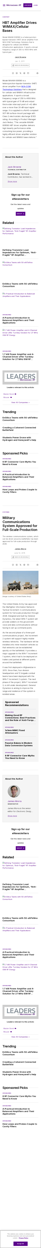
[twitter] (20, 73)
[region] (20, 1239)
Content (6, 17)
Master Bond (8, 394)
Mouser (6, 397)
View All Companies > (20, 402)
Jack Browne (20, 57)
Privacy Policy (23, 1238)
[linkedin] (17, 73)
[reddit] (24, 73)
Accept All (20, 1243)
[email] (28, 73)
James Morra (20, 549)
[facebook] (13, 73)
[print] (37, 73)
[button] (4, 5)
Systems (6, 512)
